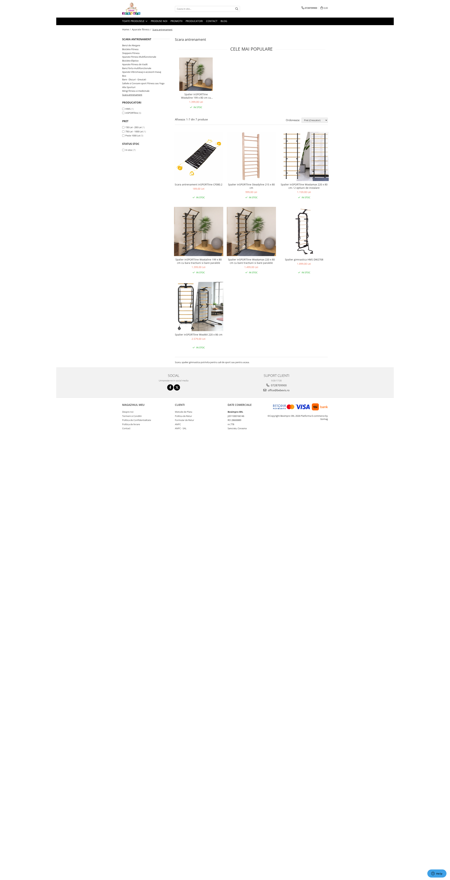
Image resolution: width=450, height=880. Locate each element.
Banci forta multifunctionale (136, 68)
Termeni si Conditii (132, 416)
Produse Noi (159, 21)
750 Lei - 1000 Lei (134, 131)
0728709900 (278, 385)
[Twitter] (177, 387)
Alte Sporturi (128, 87)
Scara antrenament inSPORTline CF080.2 (198, 184)
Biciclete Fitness (130, 49)
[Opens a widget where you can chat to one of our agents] (436, 873)
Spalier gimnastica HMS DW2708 (304, 259)
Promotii (176, 21)
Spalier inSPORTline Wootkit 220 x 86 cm (198, 334)
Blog (224, 21)
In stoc (128, 149)
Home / (126, 29)
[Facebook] (170, 387)
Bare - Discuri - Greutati (134, 79)
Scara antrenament (132, 94)
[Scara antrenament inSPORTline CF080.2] (198, 156)
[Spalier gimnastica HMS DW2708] (304, 231)
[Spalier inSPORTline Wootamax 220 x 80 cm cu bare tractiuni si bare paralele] (251, 231)
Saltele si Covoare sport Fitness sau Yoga (143, 83)
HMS (127, 108)
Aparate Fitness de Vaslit (135, 64)
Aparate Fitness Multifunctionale (139, 56)
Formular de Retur (184, 420)
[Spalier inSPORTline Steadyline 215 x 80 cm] (251, 156)
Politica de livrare (131, 424)
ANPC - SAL (181, 428)
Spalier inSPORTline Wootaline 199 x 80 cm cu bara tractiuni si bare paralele (196, 96)
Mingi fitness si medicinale (135, 90)
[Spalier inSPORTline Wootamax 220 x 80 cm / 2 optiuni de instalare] (304, 156)
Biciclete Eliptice (130, 60)
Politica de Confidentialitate (136, 420)
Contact (211, 21)
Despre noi (127, 411)
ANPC (178, 424)
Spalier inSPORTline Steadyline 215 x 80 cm (251, 186)
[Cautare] (237, 9)
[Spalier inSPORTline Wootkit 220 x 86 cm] (198, 306)
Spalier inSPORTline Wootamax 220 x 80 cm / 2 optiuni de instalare (304, 186)
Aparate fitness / (142, 29)
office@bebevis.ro (278, 390)
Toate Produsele (133, 21)
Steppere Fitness (131, 53)
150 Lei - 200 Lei (133, 127)
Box (124, 75)
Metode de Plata (183, 411)
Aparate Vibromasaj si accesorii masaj (141, 71)
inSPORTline (131, 112)
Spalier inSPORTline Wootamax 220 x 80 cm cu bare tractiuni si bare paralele (251, 261)
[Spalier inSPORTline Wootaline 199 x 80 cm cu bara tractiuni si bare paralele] (196, 74)
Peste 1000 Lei (132, 135)
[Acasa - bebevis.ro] (139, 9)
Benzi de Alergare (131, 45)
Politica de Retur (183, 416)
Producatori (194, 21)
